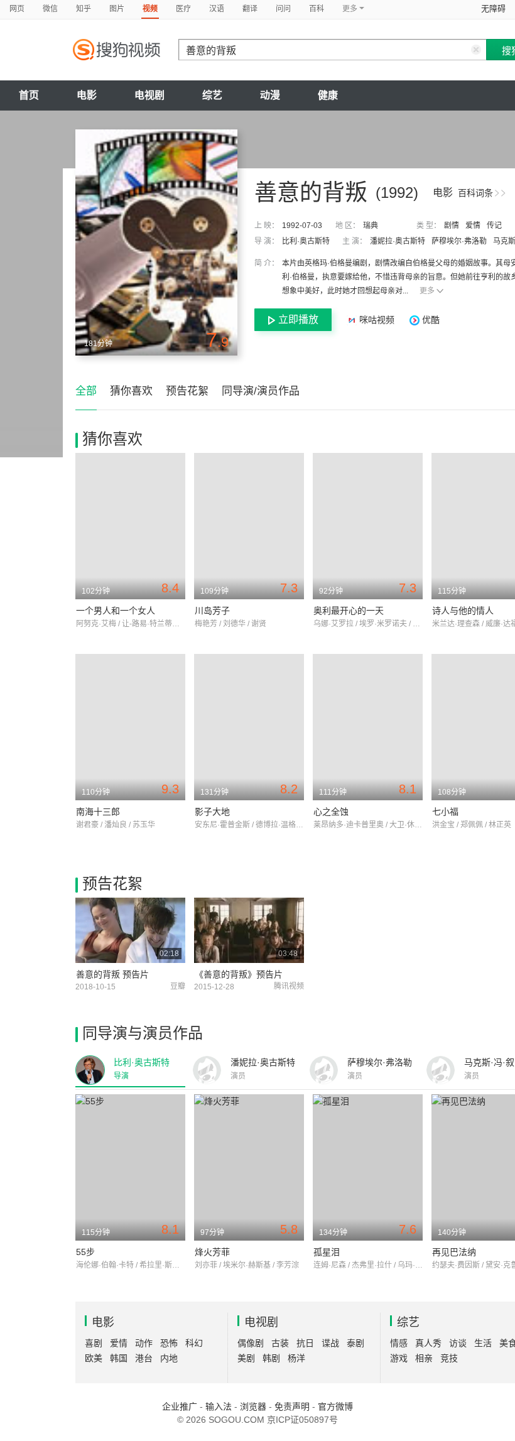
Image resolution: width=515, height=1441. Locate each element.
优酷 (430, 320)
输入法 (218, 1406)
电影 (87, 95)
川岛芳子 (212, 611)
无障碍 (493, 8)
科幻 (194, 1343)
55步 (85, 1252)
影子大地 (212, 812)
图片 (116, 8)
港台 (144, 1358)
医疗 (183, 8)
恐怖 (169, 1343)
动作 (144, 1343)
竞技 (449, 1358)
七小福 (445, 812)
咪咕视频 (377, 320)
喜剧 (93, 1343)
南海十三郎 (98, 812)
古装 (280, 1343)
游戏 (399, 1358)
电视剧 (149, 95)
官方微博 (335, 1406)
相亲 (424, 1358)
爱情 (472, 225)
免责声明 (292, 1406)
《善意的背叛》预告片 (239, 974)
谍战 (330, 1343)
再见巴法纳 (454, 1252)
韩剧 (271, 1358)
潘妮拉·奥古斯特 (397, 241)
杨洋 (296, 1358)
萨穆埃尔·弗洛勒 (459, 241)
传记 (494, 225)
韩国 (118, 1358)
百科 (316, 8)
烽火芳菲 (212, 1252)
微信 (50, 8)
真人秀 (428, 1343)
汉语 (216, 8)
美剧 (246, 1358)
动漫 (270, 95)
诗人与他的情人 (463, 611)
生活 (483, 1343)
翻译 (250, 8)
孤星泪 (326, 1252)
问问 (283, 8)
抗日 (305, 1343)
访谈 (458, 1343)
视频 (150, 8)
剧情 (451, 225)
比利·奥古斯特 (306, 241)
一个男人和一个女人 (115, 611)
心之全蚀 (331, 812)
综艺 (212, 95)
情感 (399, 1343)
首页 (29, 95)
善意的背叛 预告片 (112, 974)
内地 (169, 1358)
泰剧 (355, 1343)
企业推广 (179, 1406)
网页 (16, 8)
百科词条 (475, 193)
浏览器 (253, 1406)
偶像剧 (250, 1343)
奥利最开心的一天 (348, 611)
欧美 (93, 1358)
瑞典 (370, 225)
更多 (427, 290)
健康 (328, 95)
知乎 (83, 8)
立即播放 (298, 319)
